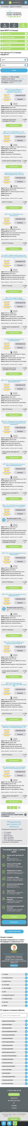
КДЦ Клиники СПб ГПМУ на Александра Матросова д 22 (14, 173)
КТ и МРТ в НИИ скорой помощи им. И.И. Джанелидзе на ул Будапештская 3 (14, 257)
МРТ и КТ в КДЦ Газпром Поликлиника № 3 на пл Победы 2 (14, 298)
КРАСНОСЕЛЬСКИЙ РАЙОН (8, 1066)
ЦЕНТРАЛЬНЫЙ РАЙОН (7, 1083)
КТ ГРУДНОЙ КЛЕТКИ (7, 977)
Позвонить (14, 916)
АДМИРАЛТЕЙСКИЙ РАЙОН (8, 1021)
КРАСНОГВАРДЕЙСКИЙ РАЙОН (9, 1031)
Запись (23, 26)
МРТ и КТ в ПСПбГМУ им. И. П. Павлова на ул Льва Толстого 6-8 (14, 132)
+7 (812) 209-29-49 (20, 427)
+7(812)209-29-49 (16, 2)
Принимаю (14, 1119)
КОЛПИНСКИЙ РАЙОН (7, 1062)
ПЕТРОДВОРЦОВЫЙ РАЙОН (8, 1076)
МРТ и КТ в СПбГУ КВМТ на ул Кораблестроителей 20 (14, 642)
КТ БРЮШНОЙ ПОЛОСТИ (8, 995)
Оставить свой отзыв (14, 931)
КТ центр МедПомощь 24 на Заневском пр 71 (14, 340)
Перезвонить (14, 922)
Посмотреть (20, 79)
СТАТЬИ (14, 1108)
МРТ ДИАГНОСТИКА (14, 1100)
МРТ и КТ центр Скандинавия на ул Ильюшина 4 (14, 553)
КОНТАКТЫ (14, 1098)
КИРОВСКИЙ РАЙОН (7, 1028)
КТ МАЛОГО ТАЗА (6, 981)
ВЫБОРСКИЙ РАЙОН (7, 1024)
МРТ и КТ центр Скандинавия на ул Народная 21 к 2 (14, 595)
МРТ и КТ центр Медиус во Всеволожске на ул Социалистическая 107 (14, 91)
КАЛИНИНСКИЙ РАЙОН (7, 1059)
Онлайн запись (14, 125)
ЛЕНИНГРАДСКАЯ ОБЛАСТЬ (9, 1052)
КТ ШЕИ (4, 991)
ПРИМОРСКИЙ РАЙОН (7, 1045)
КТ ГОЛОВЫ (5, 974)
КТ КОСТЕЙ (5, 1002)
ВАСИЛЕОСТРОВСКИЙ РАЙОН (9, 1055)
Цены (14, 26)
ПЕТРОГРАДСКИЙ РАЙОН (8, 1042)
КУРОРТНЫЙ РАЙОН (7, 1069)
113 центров (17, 82)
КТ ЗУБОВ (4, 1005)
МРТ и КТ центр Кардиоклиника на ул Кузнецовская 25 (14, 381)
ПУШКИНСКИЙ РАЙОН (7, 1080)
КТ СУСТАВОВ (5, 984)
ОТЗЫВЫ (14, 1105)
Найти (14, 70)
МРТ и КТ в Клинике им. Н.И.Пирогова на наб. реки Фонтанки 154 (14, 685)
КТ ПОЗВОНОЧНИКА (7, 998)
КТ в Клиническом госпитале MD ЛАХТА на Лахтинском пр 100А (14, 767)
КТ (14, 1103)
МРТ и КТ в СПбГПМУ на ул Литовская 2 (14, 215)
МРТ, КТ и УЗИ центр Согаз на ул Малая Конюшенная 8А (14, 464)
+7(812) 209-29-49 (20, 136)
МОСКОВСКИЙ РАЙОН (7, 1038)
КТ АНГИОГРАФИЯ (6, 988)
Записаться (14, 967)
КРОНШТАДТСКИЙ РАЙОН (8, 1035)
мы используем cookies (18, 1116)
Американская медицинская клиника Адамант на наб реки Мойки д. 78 (14, 726)
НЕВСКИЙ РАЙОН (6, 1073)
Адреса (5, 26)
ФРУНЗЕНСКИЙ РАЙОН (7, 1048)
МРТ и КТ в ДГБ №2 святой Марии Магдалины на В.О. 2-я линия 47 (14, 506)
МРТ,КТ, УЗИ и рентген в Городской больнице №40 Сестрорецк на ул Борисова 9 (14, 423)
